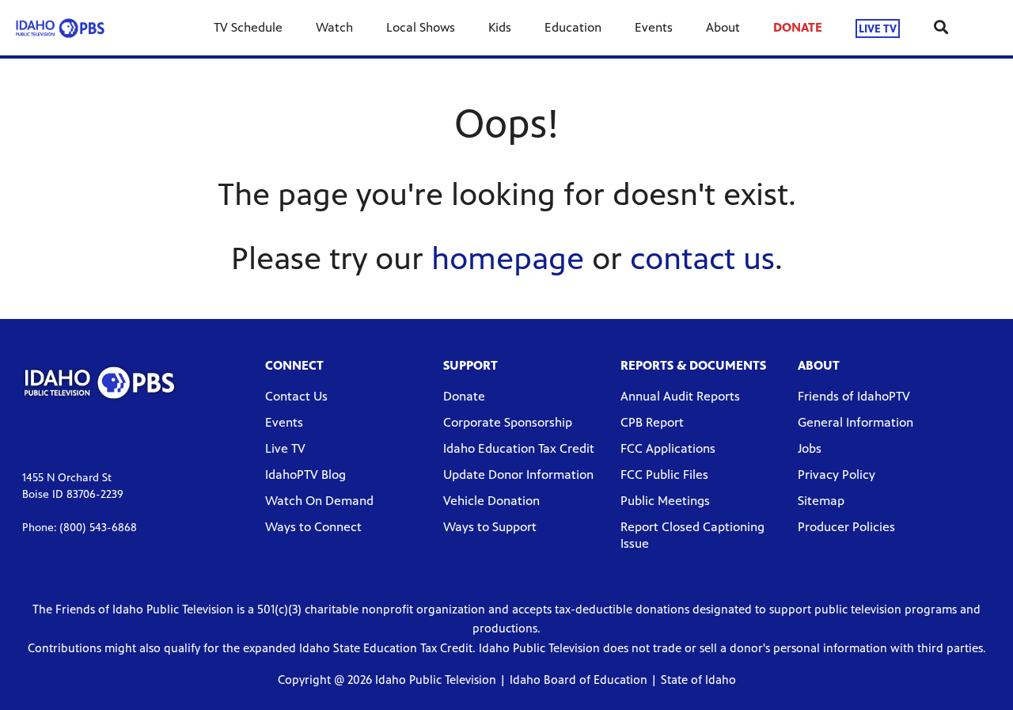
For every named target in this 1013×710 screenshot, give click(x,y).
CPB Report (652, 422)
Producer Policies (846, 526)
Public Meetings (665, 500)
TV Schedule (248, 27)
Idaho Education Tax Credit (518, 448)
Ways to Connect (313, 526)
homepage (507, 258)
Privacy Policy (836, 474)
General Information (855, 422)
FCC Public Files (664, 474)
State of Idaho (698, 679)
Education (572, 27)
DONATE (797, 27)
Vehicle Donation (491, 500)
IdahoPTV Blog (305, 474)
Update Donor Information (518, 474)
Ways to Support (490, 526)
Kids (499, 27)
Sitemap (821, 500)
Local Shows (420, 27)
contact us (702, 258)
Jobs (809, 448)
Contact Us (296, 396)
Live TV (285, 448)
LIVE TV (878, 28)
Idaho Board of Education (578, 679)
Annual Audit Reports (680, 396)
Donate (464, 396)
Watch (334, 27)
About (723, 27)
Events (654, 27)
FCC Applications (667, 448)
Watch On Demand (319, 500)
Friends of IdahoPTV (854, 396)
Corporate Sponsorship (507, 422)
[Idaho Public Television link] (60, 27)
